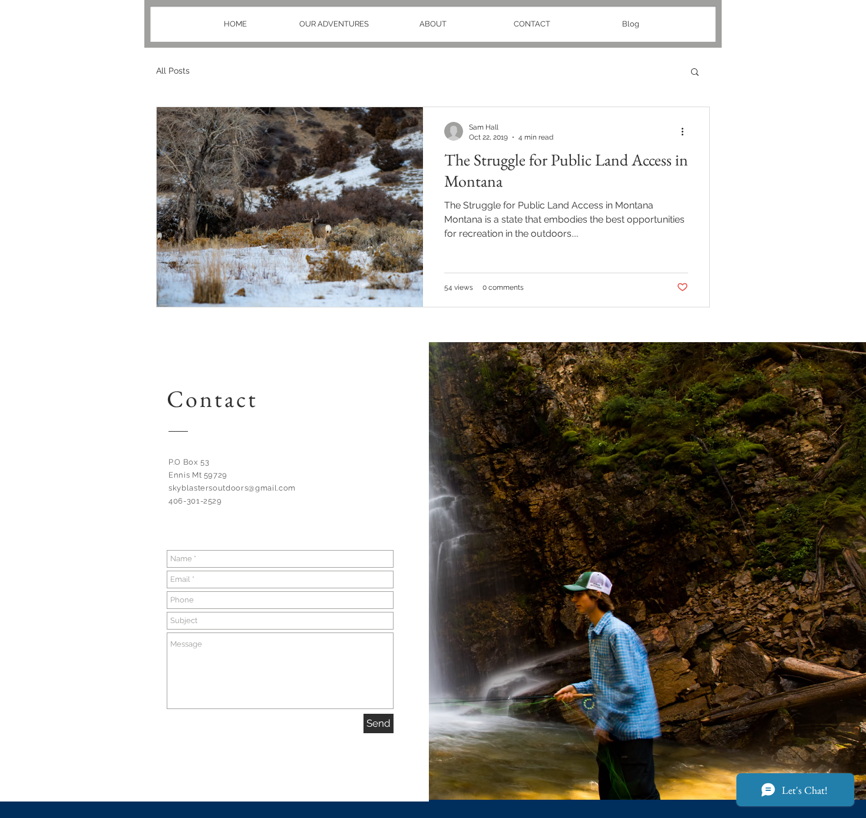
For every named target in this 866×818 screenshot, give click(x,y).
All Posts (173, 70)
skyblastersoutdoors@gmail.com (232, 487)
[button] (694, 73)
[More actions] (686, 131)
